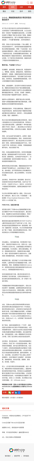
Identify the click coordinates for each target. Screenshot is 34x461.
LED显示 (13, 397)
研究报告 (26, 456)
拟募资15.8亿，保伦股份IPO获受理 (13, 427)
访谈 (12, 11)
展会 (4, 11)
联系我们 (8, 456)
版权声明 (17, 456)
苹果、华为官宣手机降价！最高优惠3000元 (15, 432)
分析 (21, 7)
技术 (21, 11)
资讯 (12, 7)
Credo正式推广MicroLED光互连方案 (13, 422)
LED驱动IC (19, 397)
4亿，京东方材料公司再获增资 (11, 437)
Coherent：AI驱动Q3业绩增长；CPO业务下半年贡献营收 (16, 417)
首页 (4, 7)
